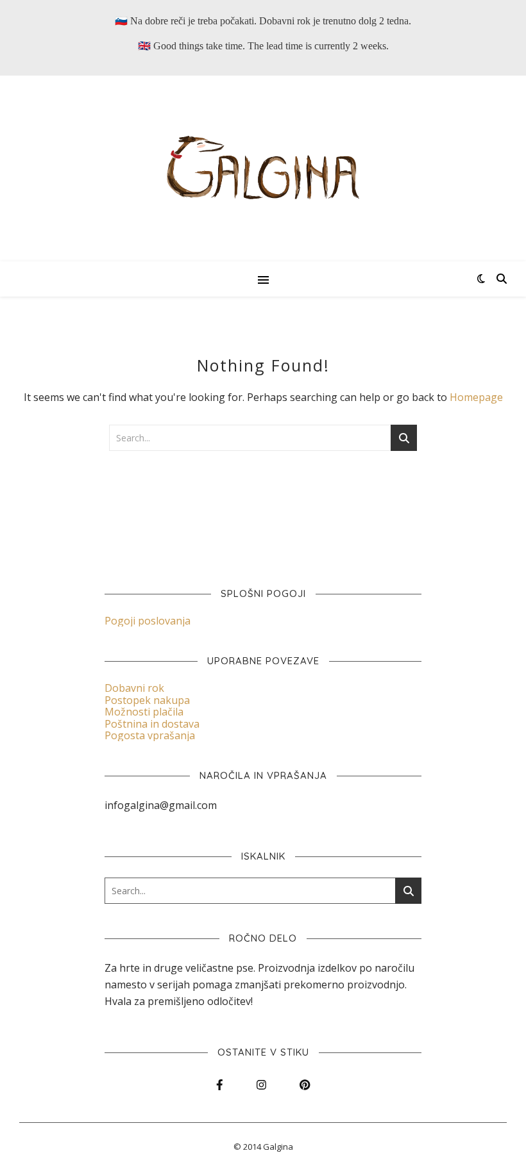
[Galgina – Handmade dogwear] (263, 168)
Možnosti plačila (144, 712)
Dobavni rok (134, 688)
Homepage (476, 397)
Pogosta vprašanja (150, 735)
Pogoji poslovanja (148, 621)
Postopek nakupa (147, 700)
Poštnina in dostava (152, 724)
